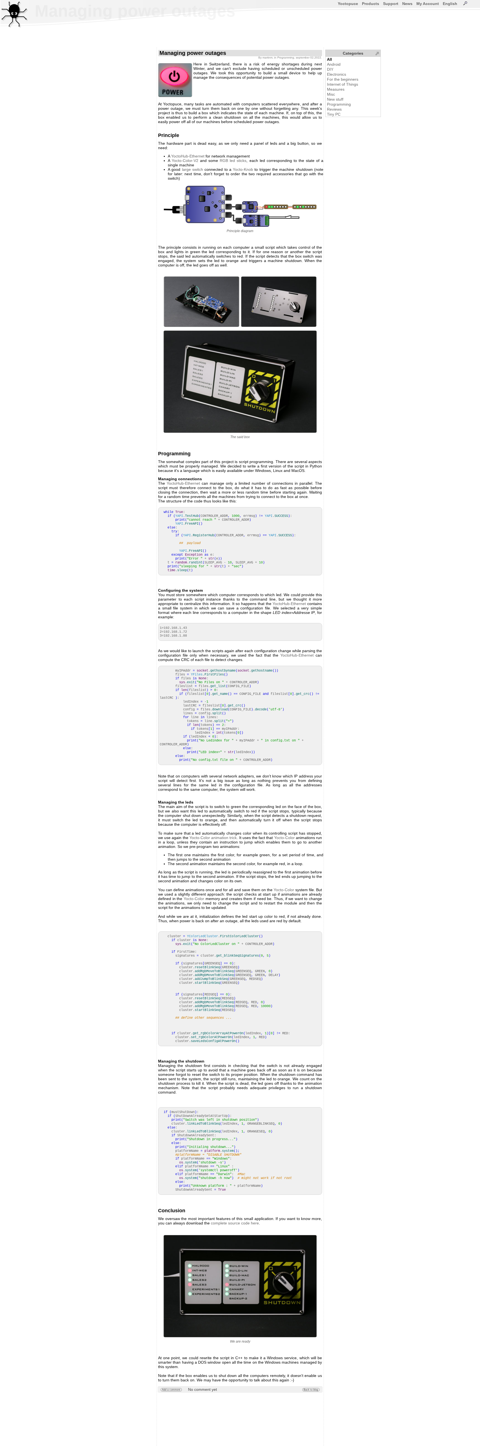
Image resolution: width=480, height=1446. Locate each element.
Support (390, 3)
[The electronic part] (201, 301)
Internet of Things (342, 84)
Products (370, 3)
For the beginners (342, 79)
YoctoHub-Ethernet (187, 156)
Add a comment (171, 1389)
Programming (339, 104)
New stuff (335, 99)
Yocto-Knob (243, 169)
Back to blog (311, 1389)
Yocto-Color (199, 837)
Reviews (334, 109)
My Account (427, 3)
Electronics (336, 74)
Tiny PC (334, 114)
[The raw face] (278, 301)
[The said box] (240, 382)
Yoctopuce (348, 3)
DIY (330, 69)
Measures (335, 89)
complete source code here (235, 1223)
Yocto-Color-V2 (185, 160)
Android (334, 64)
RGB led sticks (233, 160)
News (407, 3)
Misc (331, 94)
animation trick (224, 837)
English (450, 3)
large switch (192, 169)
